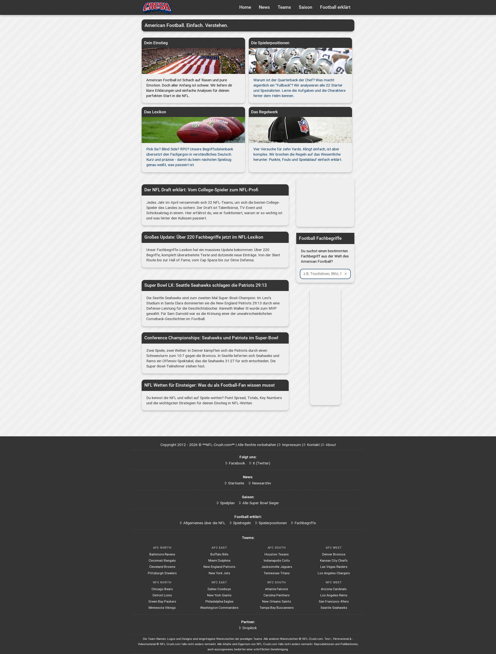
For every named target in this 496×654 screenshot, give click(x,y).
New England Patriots (219, 567)
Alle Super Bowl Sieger (260, 503)
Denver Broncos (333, 554)
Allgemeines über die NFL (204, 523)
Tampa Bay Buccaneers (276, 608)
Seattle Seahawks (333, 608)
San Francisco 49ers (334, 601)
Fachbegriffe (305, 523)
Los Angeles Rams (333, 595)
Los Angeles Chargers (334, 573)
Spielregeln (242, 523)
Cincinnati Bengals (162, 560)
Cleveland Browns (162, 567)
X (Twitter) (261, 463)
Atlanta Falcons (276, 589)
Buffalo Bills (219, 554)
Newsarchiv (261, 483)
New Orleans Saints (276, 601)
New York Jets (219, 573)
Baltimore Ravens (162, 554)
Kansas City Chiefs (334, 560)
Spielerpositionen (273, 523)
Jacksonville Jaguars (276, 567)
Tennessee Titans (277, 573)
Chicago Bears (162, 589)
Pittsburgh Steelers (162, 573)
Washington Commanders (219, 608)
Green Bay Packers (162, 601)
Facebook (237, 463)
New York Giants (219, 595)
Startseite (236, 483)
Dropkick (249, 628)
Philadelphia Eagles (219, 601)
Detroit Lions (162, 595)
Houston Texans (276, 554)
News (264, 7)
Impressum (291, 445)
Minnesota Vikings (162, 608)
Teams (284, 7)
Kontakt (313, 445)
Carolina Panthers (277, 595)
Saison (305, 7)
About (331, 445)
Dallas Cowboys (219, 589)
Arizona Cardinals (334, 589)
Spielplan (227, 503)
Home (245, 7)
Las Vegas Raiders (333, 567)
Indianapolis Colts (277, 560)
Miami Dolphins (219, 560)
